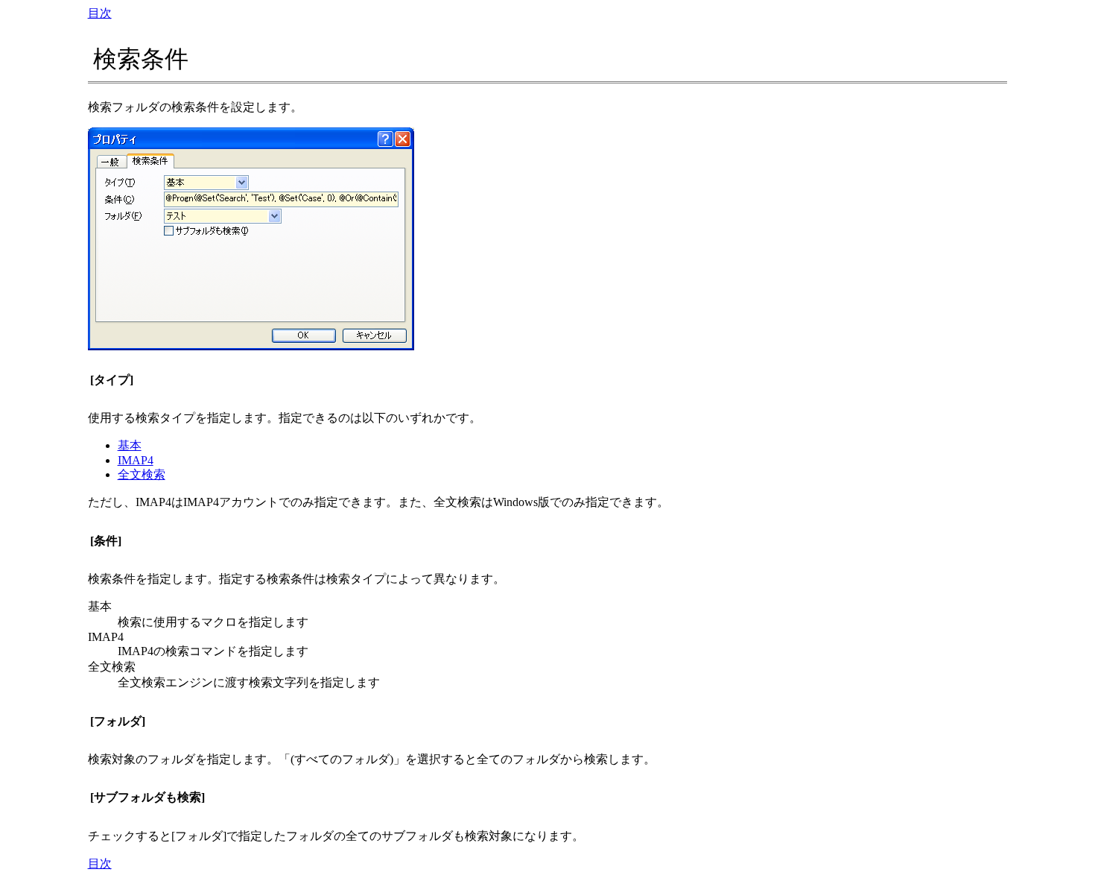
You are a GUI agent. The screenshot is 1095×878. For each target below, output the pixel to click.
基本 (130, 445)
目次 (100, 13)
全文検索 (141, 474)
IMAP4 (135, 460)
